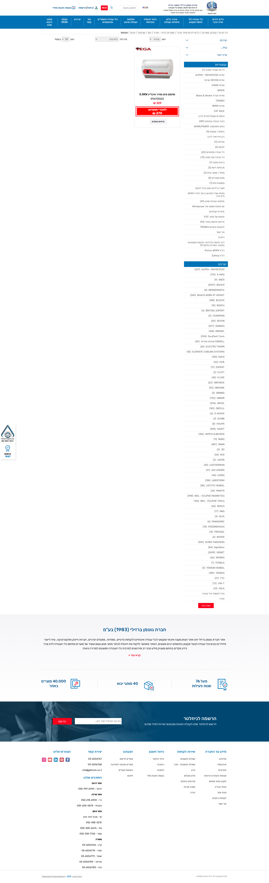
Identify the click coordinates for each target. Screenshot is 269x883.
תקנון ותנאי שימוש (217, 781)
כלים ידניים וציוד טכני (188, 32)
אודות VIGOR (218, 85)
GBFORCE (216, 382)
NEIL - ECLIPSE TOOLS (209, 501)
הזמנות (160, 770)
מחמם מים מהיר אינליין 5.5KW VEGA (157, 94)
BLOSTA (216, 300)
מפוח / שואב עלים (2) (214, 172)
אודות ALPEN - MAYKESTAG (209, 75)
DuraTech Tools (212, 336)
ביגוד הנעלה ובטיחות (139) (211, 121)
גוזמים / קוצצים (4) (215, 131)
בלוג (193, 770)
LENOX (218, 475)
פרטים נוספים (158, 121)
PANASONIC (216, 521)
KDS (219, 454)
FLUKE (218, 377)
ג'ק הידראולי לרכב (215, 136)
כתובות (160, 764)
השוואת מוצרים (126, 770)
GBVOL (217, 403)
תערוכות (222, 770)
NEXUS (217, 506)
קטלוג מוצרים (209, 32)
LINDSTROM (214, 480)
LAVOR (218, 459)
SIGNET (216, 552)
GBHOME (216, 387)
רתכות (221, 237)
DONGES (216, 326)
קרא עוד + (134, 655)
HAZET (217, 429)
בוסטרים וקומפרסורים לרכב (211, 116)
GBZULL (216, 408)
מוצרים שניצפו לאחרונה (122, 764)
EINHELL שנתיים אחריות (209, 341)
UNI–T (218, 583)
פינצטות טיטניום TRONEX (212, 227)
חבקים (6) (219, 147)
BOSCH (218, 305)
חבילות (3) (219, 141)
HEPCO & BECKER (211, 434)
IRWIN (217, 444)
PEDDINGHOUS (213, 526)
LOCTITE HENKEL (212, 485)
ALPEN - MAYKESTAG (209, 269)
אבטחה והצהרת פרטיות (215, 775)
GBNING (218, 393)
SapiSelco (216, 547)
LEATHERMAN (214, 465)
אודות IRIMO (218, 105)
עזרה (192, 792)
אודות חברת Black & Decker (210, 95)
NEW (104, 8)
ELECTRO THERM (212, 346)
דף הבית (223, 32)
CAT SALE (219, 111)
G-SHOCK (217, 413)
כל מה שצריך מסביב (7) (213, 69)
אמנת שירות (189, 787)
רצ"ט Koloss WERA (214, 250)
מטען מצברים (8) (216, 178)
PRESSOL (216, 531)
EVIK (219, 362)
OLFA (219, 516)
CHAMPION (216, 315)
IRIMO (219, 439)
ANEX (219, 279)
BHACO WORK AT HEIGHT (207, 295)
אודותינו (222, 758)
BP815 (220, 90)
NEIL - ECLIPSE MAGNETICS (205, 495)
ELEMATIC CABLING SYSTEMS (205, 351)
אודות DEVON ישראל (214, 80)
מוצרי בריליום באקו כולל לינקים (209, 188)
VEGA (138, 49)
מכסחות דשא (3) (216, 167)
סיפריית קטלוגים (216, 211)
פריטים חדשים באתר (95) (212, 221)
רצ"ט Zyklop (218, 255)
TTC (219, 578)
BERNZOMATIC (214, 290)
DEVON (217, 320)
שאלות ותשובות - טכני (184, 764)
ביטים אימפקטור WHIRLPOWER (209, 126)
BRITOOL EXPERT (212, 310)
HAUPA (218, 423)
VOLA (218, 588)
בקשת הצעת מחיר (155, 775)
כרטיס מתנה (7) (216, 162)
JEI (220, 449)
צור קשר (220, 232)
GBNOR (217, 398)
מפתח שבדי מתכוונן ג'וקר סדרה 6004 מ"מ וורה (206, 195)
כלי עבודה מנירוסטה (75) (212, 157)
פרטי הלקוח (158, 758)
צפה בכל (205, 605)
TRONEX (220, 100)
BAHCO (216, 284)
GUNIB (218, 418)
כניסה (91, 7)
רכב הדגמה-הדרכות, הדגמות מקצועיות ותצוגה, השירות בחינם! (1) (206, 244)
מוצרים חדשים (126, 758)
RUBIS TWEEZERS (211, 542)
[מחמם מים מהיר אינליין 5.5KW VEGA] (157, 69)
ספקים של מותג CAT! (214, 216)
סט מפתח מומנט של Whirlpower (208, 206)
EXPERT (217, 367)
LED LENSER (215, 470)
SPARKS (217, 557)
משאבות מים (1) (217, 183)
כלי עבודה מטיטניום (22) (212, 152)
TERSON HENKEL (213, 567)
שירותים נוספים (188, 781)
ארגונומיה (221, 764)
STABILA (217, 562)
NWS (219, 511)
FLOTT (218, 372)
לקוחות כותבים (219, 798)
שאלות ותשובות (187, 758)
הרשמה (82, 7)
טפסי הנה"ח (220, 787)
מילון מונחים (189, 775)
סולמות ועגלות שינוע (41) (212, 201)
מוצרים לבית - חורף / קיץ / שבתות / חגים (152, 32)
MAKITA (217, 490)
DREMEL (216, 331)
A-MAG (217, 274)
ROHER (218, 537)
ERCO (218, 357)
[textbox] (123, 7)
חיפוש (130, 775)
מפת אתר (221, 792)
